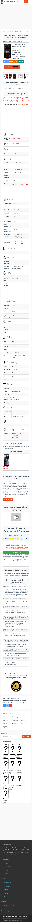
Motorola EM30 (16, 138)
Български (24, 918)
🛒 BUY (8, 67)
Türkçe (8, 918)
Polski (20, 918)
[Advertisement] (16, 17)
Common (6, 97)
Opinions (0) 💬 (13, 61)
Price (11, 97)
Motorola (15, 720)
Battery (18, 100)
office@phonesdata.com (11, 911)
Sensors (27, 100)
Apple (5, 717)
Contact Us (8, 866)
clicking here (24, 104)
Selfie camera (25, 98)
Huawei (5, 720)
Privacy (7, 873)
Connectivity (12, 100)
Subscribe (26, 736)
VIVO (22, 723)
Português (16, 918)
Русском (5, 918)
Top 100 (6, 893)
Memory (5, 98)
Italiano (12, 918)
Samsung (15, 717)
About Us (7, 863)
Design (15, 97)
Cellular (6, 100)
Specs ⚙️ (6, 61)
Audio (22, 100)
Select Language (6, 916)
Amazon (24, 184)
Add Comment (16, 552)
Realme (14, 723)
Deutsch (21, 916)
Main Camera (18, 98)
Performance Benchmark (16, 102)
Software (11, 98)
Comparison (7, 886)
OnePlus (6, 723)
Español (16, 916)
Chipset (6, 889)
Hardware (25, 97)
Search (5, 896)
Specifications (7, 882)
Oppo (5, 727)
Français (25, 916)
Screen (20, 97)
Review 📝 (21, 61)
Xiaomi (23, 717)
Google (23, 720)
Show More (8, 499)
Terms (6, 870)
